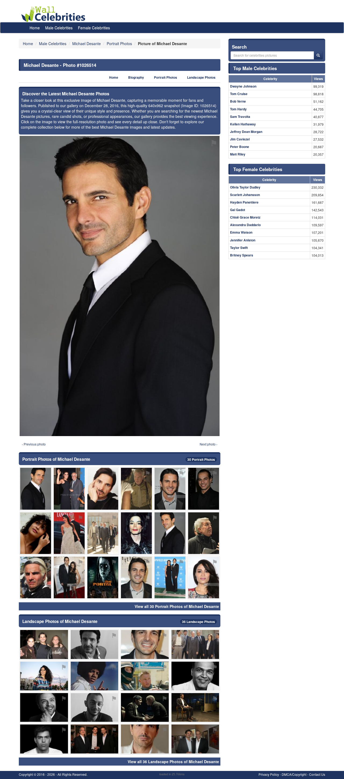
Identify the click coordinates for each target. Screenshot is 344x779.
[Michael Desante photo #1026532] (69, 488)
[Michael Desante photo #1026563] (195, 676)
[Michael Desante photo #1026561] (44, 739)
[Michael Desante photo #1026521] (94, 739)
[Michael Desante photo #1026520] (103, 533)
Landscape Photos (201, 77)
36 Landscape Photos (198, 621)
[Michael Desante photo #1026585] (136, 533)
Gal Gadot (237, 209)
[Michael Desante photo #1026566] (44, 644)
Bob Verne (238, 101)
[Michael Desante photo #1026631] (94, 676)
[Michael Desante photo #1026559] (94, 707)
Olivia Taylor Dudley (245, 187)
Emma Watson (241, 232)
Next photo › (208, 444)
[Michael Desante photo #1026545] (195, 739)
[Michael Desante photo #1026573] (44, 707)
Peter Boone (239, 146)
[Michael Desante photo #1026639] (203, 533)
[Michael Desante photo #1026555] (44, 676)
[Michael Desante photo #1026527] (170, 577)
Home (35, 27)
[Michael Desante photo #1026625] (35, 533)
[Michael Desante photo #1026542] (145, 739)
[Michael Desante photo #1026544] (103, 488)
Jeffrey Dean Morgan (246, 131)
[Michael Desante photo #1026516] (94, 644)
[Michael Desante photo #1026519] (35, 577)
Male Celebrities (59, 27)
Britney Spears (241, 255)
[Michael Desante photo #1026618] (103, 577)
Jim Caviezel (240, 139)
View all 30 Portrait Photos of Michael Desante (177, 606)
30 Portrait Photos (201, 459)
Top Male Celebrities (255, 68)
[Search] (318, 55)
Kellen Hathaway (243, 124)
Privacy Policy (269, 774)
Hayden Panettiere (244, 202)
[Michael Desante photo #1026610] (203, 488)
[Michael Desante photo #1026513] (35, 488)
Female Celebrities (94, 27)
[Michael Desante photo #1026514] (170, 533)
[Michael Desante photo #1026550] (195, 644)
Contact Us (317, 774)
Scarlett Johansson (245, 194)
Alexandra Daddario (245, 224)
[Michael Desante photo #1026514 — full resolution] (119, 286)
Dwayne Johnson (243, 86)
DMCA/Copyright (294, 774)
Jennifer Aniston (242, 240)
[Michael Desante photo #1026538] (195, 707)
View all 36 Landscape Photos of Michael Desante (173, 761)
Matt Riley (237, 154)
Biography (136, 77)
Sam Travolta (240, 116)
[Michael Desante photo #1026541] (145, 644)
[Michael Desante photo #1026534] (145, 707)
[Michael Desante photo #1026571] (136, 488)
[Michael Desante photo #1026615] (203, 577)
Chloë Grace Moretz (245, 217)
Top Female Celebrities (257, 169)
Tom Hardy (238, 109)
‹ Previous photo (34, 444)
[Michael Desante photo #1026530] (145, 676)
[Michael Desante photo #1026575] (69, 533)
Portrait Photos (165, 77)
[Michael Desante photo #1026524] (170, 488)
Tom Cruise (239, 93)
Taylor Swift (239, 247)
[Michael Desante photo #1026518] (136, 577)
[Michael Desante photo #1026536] (69, 577)
